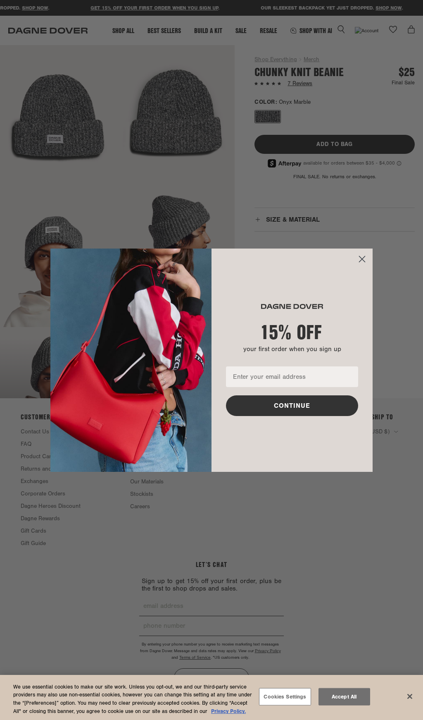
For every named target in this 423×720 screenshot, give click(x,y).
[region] (211, 697)
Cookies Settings (285, 697)
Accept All (344, 697)
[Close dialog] (362, 259)
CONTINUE (292, 405)
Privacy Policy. (228, 711)
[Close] (410, 696)
